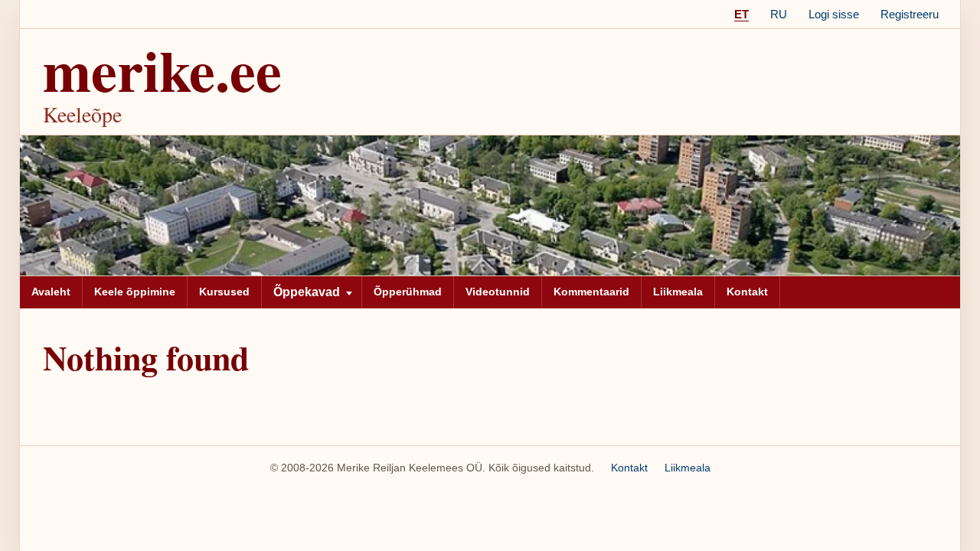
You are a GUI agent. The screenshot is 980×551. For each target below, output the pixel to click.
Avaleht (50, 291)
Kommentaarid (591, 291)
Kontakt (747, 291)
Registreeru (909, 14)
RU (778, 14)
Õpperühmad (408, 291)
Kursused (224, 291)
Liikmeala (678, 291)
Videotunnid (498, 291)
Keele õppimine (134, 291)
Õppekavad (306, 291)
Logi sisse (833, 14)
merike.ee (162, 69)
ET (741, 14)
